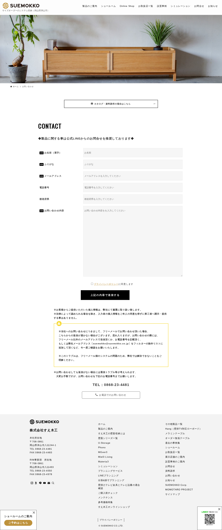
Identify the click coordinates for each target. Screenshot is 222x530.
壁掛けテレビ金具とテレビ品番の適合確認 (119, 487)
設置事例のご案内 (175, 461)
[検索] (53, 483)
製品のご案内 (105, 428)
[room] (36, 483)
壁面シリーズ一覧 (108, 438)
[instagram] (31, 483)
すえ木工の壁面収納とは (111, 433)
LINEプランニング (108, 475)
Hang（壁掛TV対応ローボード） (183, 428)
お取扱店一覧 (172, 452)
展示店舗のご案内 (175, 457)
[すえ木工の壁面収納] (21, 6)
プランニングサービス (110, 471)
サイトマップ (172, 494)
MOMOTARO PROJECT (179, 489)
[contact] (48, 483)
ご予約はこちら (18, 522)
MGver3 (103, 452)
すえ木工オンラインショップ (114, 507)
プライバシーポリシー (106, 284)
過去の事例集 (172, 443)
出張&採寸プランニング (111, 480)
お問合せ (170, 466)
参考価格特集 (105, 502)
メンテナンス (105, 497)
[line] (40, 483)
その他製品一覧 (174, 424)
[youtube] (44, 483)
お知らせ (170, 480)
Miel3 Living (105, 457)
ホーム (101, 424)
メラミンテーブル (175, 433)
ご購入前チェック (108, 493)
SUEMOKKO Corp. (176, 485)
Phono (102, 447)
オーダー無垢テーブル (177, 438)
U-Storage (104, 443)
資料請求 (170, 471)
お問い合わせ (172, 475)
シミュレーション (108, 466)
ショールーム (172, 447)
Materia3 (103, 461)
